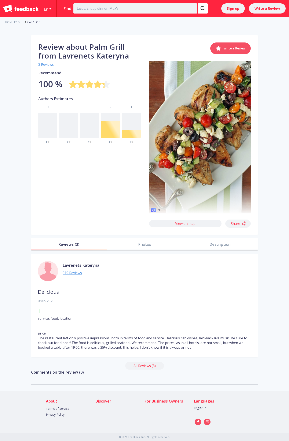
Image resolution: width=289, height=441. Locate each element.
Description (220, 244)
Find (67, 8)
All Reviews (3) (144, 365)
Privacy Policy (55, 414)
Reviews (68, 244)
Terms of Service (57, 409)
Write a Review (267, 8)
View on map (185, 223)
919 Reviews (72, 272)
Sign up (233, 8)
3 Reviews (46, 64)
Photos (144, 244)
